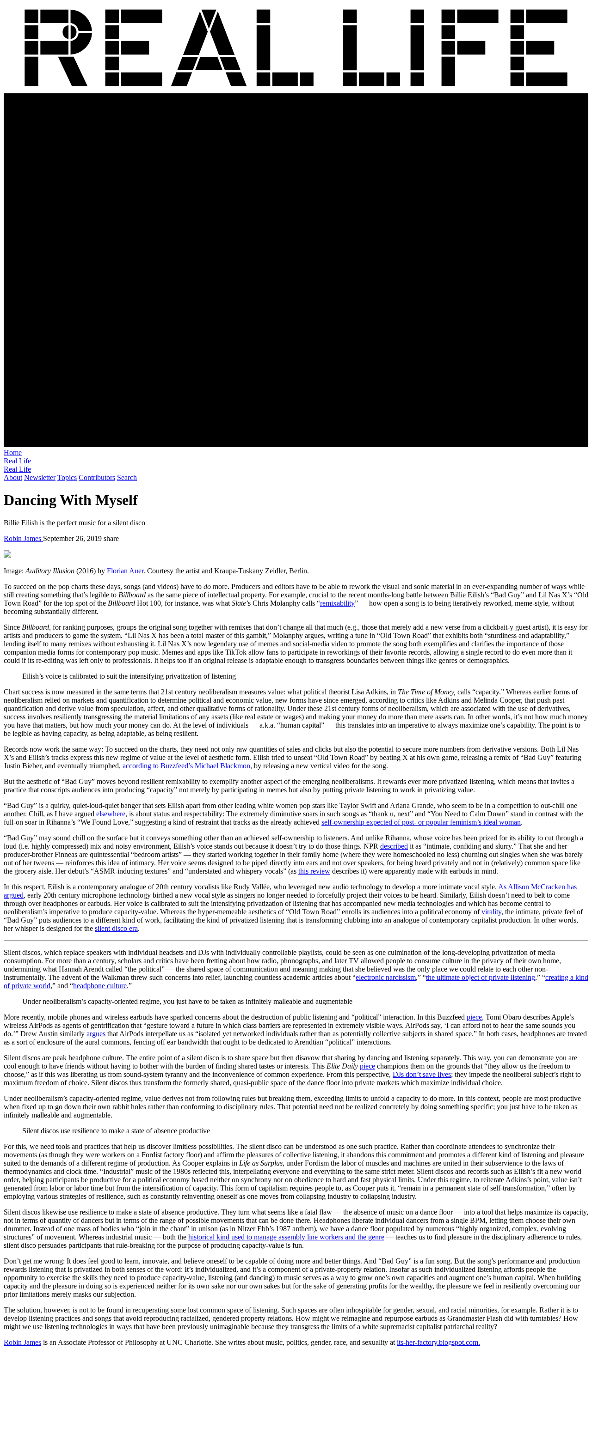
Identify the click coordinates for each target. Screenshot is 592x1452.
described (394, 846)
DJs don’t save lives (422, 1074)
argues (95, 1034)
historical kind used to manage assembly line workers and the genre (286, 1237)
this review (314, 871)
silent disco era (116, 928)
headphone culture (100, 986)
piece (474, 1017)
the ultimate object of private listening (480, 977)
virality (491, 912)
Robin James (23, 538)
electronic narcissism (386, 977)
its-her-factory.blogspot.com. (438, 1342)
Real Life (17, 461)
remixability (337, 603)
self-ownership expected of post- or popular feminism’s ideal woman (421, 822)
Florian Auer (125, 571)
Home (13, 452)
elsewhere (110, 814)
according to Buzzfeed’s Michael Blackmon (186, 766)
